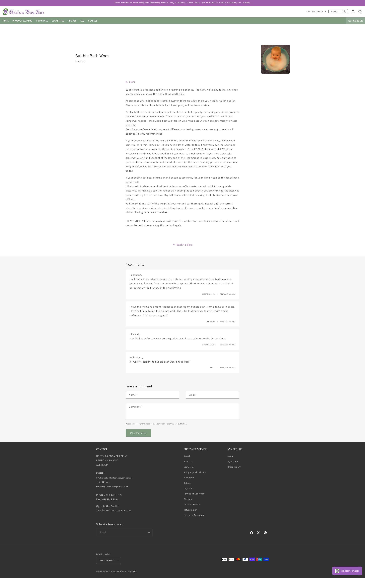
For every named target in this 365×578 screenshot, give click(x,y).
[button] (338, 11)
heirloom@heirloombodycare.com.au (112, 486)
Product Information (194, 515)
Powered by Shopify (128, 571)
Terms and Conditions (194, 493)
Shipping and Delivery (195, 472)
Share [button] (132, 81)
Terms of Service (192, 504)
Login (230, 456)
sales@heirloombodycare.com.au (118, 478)
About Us (188, 461)
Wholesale (189, 477)
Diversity (188, 498)
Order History (234, 466)
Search (187, 456)
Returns (187, 482)
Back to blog (184, 245)
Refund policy (190, 509)
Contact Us (189, 466)
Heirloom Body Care (111, 571)
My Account (233, 461)
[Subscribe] (149, 532)
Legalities (188, 488)
